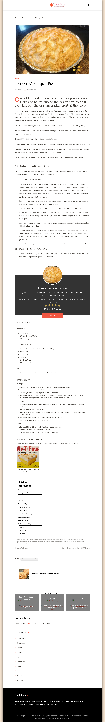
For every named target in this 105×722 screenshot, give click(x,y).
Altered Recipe (36, 716)
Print (52, 315)
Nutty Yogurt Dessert (26, 606)
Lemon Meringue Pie (29, 559)
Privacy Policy (65, 718)
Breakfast (21, 643)
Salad (19, 666)
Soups (19, 675)
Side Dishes (21, 671)
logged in (30, 623)
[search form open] (88, 5)
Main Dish (21, 661)
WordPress (55, 718)
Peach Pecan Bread (78, 598)
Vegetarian (21, 680)
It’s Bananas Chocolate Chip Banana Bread (78, 606)
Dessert (17, 79)
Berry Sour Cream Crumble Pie (26, 598)
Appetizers (21, 638)
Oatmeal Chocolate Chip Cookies (52, 606)
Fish (18, 657)
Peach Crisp (52, 598)
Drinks (19, 652)
